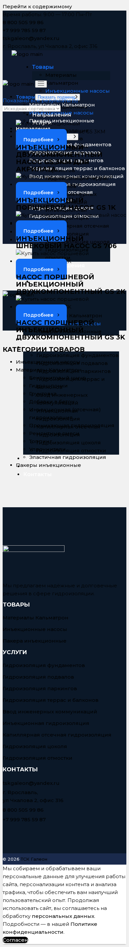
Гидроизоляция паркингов (40, 688)
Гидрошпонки (48, 386)
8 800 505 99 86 (23, 22)
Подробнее (38, 140)
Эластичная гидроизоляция (67, 457)
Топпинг (40, 441)
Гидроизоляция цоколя (35, 746)
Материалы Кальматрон (49, 370)
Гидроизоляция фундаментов (44, 665)
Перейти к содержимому (37, 6)
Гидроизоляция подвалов (38, 677)
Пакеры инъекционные (48, 465)
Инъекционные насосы (48, 362)
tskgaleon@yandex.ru (31, 38)
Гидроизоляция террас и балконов (51, 700)
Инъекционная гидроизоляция (46, 723)
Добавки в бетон (52, 401)
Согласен (15, 940)
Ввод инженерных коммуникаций (50, 711)
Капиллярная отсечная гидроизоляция (57, 735)
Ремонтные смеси (54, 433)
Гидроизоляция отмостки (37, 758)
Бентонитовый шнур (57, 378)
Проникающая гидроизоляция (71, 425)
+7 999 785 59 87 (24, 30)
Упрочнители (47, 449)
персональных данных (63, 916)
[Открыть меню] (41, 84)
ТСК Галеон (34, 859)
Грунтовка (43, 393)
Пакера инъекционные (34, 641)
